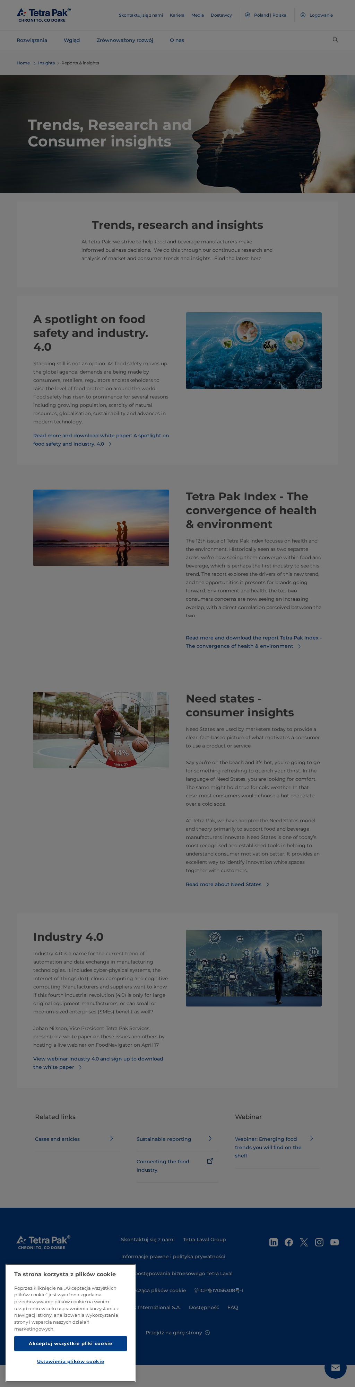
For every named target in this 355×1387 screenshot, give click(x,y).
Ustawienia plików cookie (70, 1361)
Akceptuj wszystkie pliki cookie (70, 1343)
